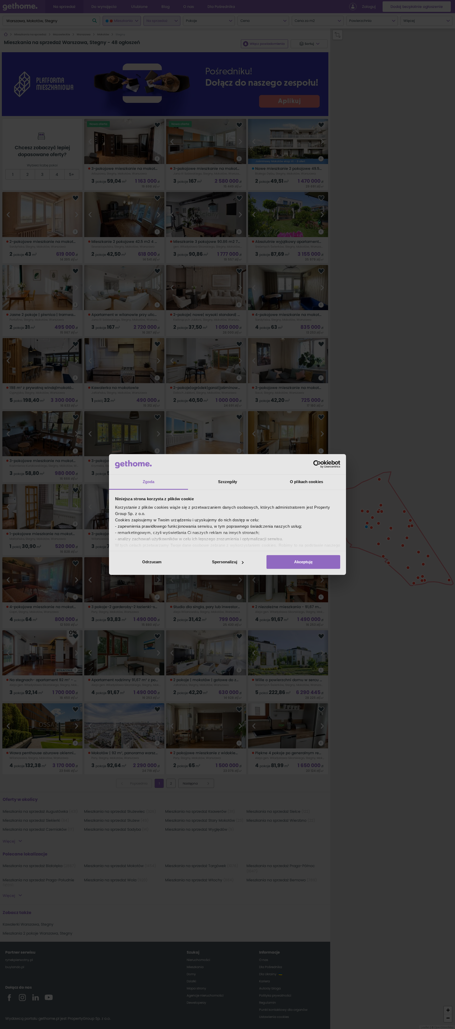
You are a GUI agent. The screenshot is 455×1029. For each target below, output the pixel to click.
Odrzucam (151, 562)
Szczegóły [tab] (227, 481)
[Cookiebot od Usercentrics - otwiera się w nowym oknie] (317, 464)
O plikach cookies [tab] (306, 481)
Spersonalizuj (224, 562)
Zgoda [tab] (149, 481)
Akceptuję (303, 562)
